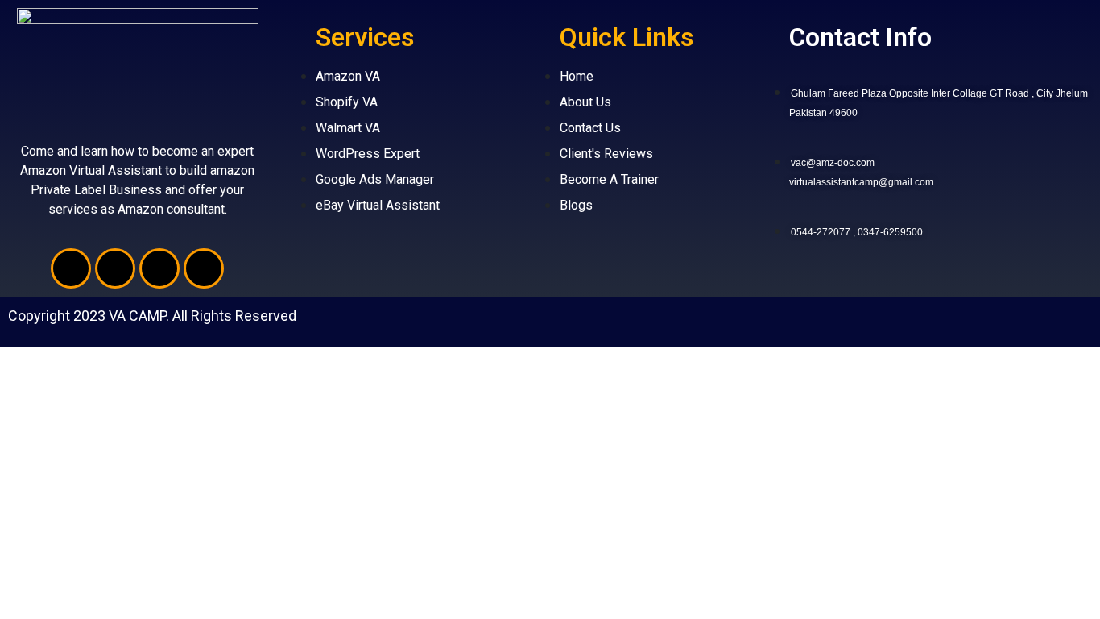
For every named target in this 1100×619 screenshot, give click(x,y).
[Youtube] (159, 268)
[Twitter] (115, 268)
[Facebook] (71, 268)
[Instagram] (204, 268)
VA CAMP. (139, 315)
